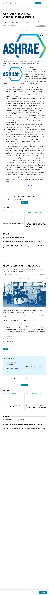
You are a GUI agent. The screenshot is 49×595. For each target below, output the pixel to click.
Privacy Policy (5, 592)
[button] (4, 3)
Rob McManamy (7, 274)
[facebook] (20, 30)
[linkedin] (22, 30)
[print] (45, 30)
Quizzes (4, 261)
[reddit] (26, 30)
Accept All (43, 592)
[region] (24, 592)
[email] (28, 30)
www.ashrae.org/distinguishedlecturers (28, 185)
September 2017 (19, 368)
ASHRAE (5, 61)
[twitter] (24, 30)
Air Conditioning (6, 9)
